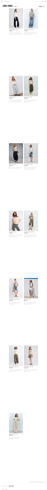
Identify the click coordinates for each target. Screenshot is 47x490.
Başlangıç (4, 486)
